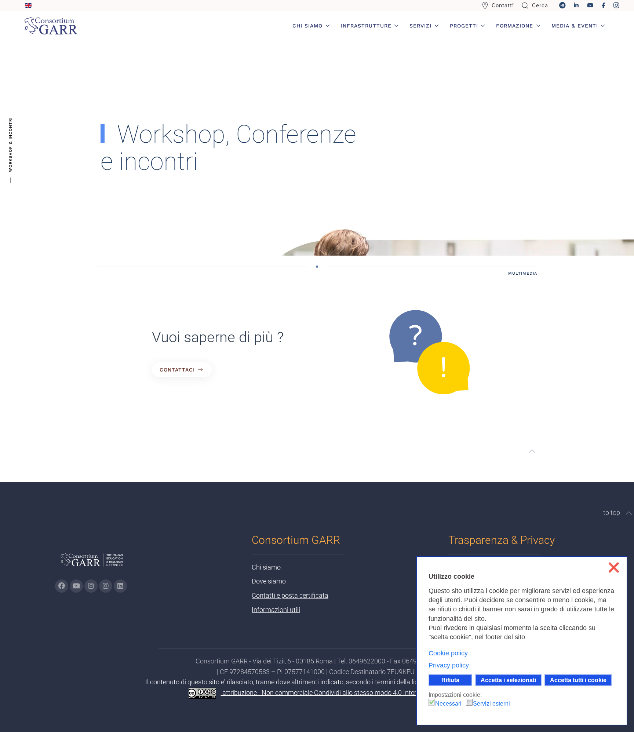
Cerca (540, 5)
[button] (532, 451)
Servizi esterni (491, 703)
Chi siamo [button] (307, 26)
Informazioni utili (276, 610)
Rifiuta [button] (450, 680)
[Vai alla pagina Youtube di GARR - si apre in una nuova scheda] (76, 586)
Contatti (503, 5)
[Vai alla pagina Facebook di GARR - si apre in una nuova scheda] (61, 586)
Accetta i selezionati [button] (508, 680)
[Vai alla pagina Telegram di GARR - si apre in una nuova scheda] (105, 586)
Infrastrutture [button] (366, 26)
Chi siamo (266, 567)
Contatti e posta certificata (290, 595)
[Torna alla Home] (51, 25)
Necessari (448, 703)
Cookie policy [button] (448, 653)
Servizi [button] (420, 26)
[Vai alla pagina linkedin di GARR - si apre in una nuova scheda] (120, 586)
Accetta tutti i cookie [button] (578, 680)
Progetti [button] (464, 26)
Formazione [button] (514, 26)
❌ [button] (613, 567)
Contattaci (177, 370)
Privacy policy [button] (449, 665)
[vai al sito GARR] (91, 563)
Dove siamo (269, 581)
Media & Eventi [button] (574, 26)
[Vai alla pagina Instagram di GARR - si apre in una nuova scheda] (91, 586)
